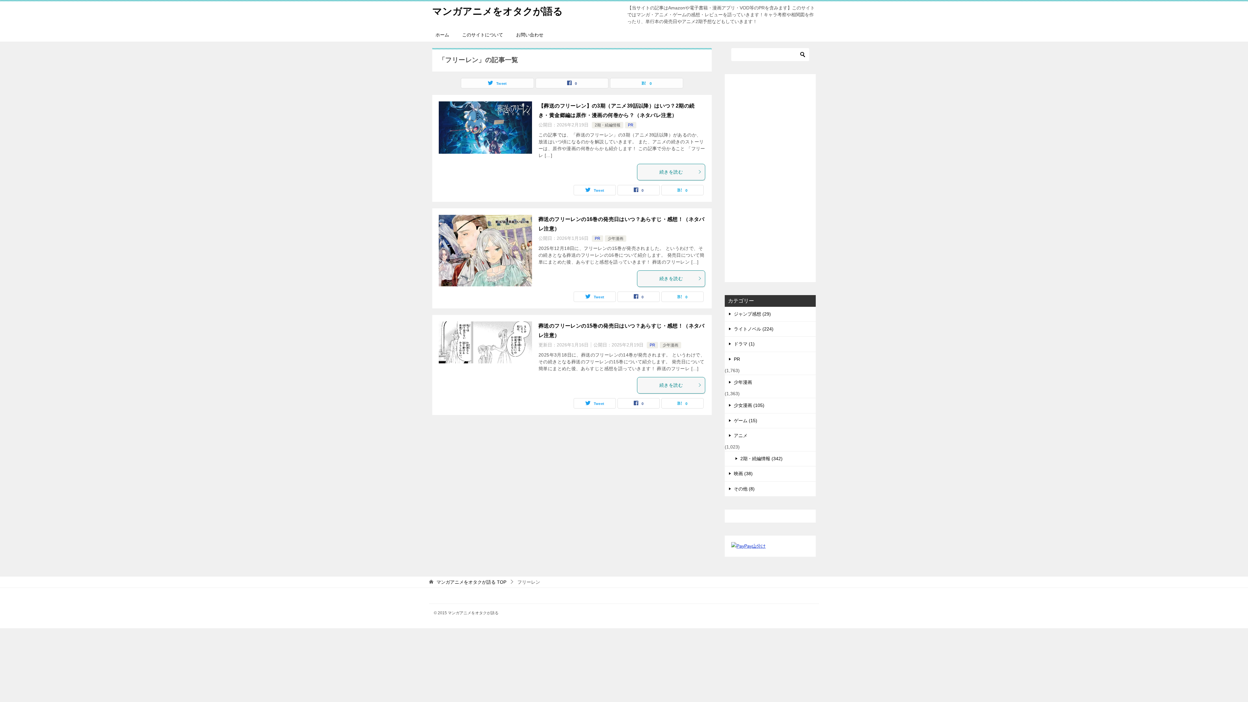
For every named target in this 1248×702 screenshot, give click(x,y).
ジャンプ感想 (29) (752, 314)
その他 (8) (744, 488)
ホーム (442, 34)
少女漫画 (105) (749, 405)
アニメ (741, 435)
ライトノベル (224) (754, 329)
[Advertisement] (770, 178)
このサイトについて (482, 34)
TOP (471, 582)
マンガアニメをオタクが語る (497, 11)
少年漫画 (615, 238)
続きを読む (671, 172)
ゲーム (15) (745, 420)
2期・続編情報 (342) (761, 458)
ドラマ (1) (744, 343)
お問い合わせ (529, 34)
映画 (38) (743, 473)
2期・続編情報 (607, 125)
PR (630, 125)
